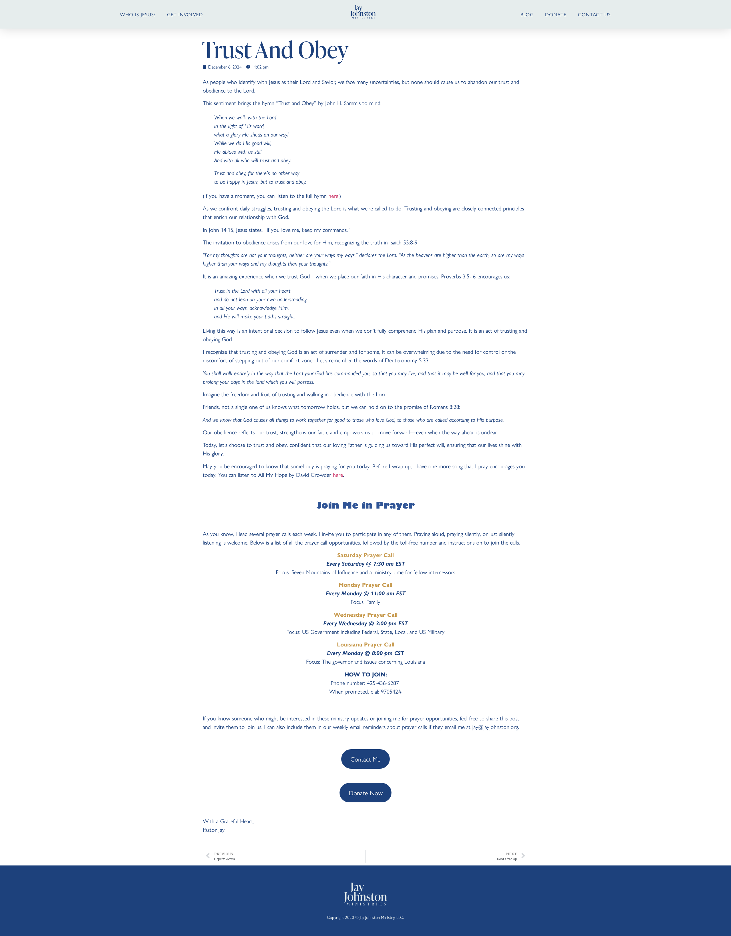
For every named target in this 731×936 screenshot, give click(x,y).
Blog (527, 14)
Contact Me (365, 759)
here (333, 195)
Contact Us (594, 14)
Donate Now (366, 792)
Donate (556, 14)
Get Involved (185, 14)
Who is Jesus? (138, 14)
